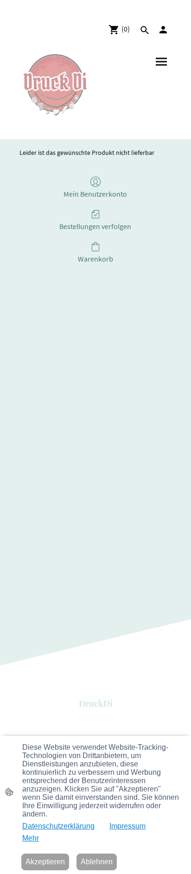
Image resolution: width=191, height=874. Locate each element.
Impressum (127, 826)
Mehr (30, 838)
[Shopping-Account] (163, 29)
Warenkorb (95, 258)
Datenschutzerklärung (58, 826)
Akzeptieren (45, 862)
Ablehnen (97, 862)
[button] (144, 30)
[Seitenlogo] (55, 84)
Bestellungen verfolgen (95, 226)
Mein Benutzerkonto (95, 193)
